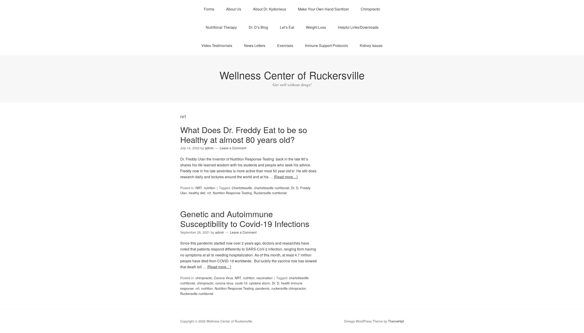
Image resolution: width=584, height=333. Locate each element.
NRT (199, 188)
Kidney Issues (371, 45)
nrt (209, 193)
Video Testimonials (216, 45)
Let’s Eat (287, 27)
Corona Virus (223, 278)
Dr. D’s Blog (258, 27)
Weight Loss (316, 27)
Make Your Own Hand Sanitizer (323, 9)
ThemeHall (396, 321)
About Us (233, 9)
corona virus (224, 283)
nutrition (209, 188)
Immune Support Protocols (326, 45)
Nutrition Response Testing (232, 193)
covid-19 (241, 283)
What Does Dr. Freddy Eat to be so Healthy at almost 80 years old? (243, 134)
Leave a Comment (233, 148)
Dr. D (294, 188)
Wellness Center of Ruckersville (292, 74)
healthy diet (197, 193)
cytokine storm (259, 283)
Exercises (285, 45)
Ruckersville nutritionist (270, 193)
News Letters (254, 45)
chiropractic (204, 278)
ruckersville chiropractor (288, 288)
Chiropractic (370, 9)
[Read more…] (285, 176)
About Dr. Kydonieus (269, 9)
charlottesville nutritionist (271, 188)
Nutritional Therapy (221, 27)
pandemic (263, 288)
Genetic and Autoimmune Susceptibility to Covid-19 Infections (244, 218)
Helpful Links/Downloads (358, 27)
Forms (209, 9)
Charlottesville (242, 188)
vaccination (264, 278)
